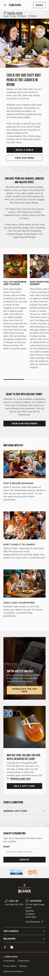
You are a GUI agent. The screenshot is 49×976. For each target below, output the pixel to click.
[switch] (42, 492)
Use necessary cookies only (24, 535)
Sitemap (23, 966)
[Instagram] (11, 947)
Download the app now (24, 690)
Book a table (24, 149)
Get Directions (32, 921)
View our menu (24, 157)
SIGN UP (24, 859)
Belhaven (9, 938)
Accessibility (9, 960)
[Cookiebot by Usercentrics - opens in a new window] (35, 438)
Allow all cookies (24, 527)
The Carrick (11, 931)
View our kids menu (25, 423)
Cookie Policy (24, 960)
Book (39, 5)
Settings (37, 518)
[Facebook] (5, 947)
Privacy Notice (10, 966)
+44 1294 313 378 (14, 904)
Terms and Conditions (13, 971)
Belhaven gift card (20, 778)
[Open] (5, 5)
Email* (6, 846)
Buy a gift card (24, 786)
